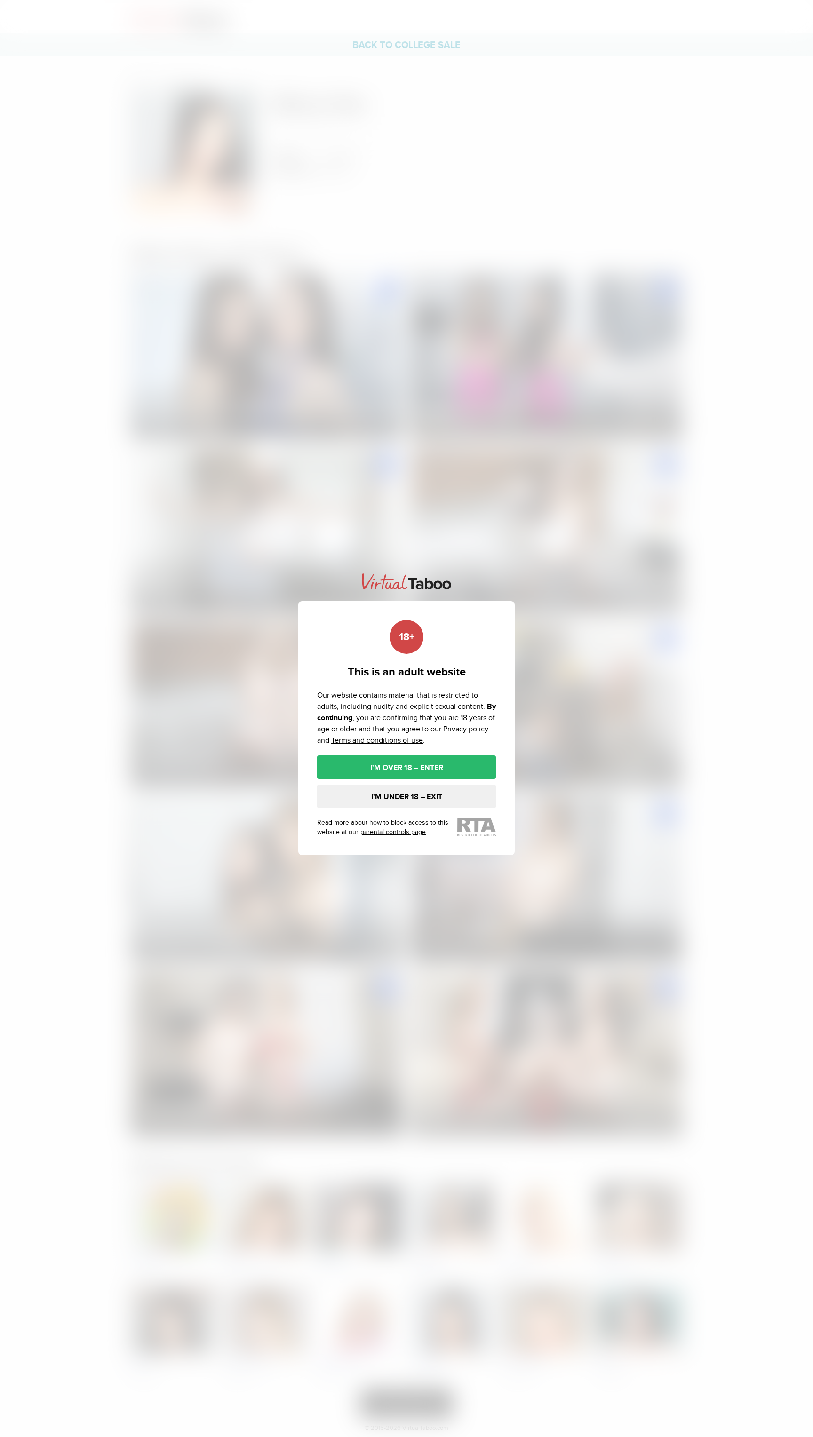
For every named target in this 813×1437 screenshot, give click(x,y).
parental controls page (393, 831)
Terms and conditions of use (377, 740)
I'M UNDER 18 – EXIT (406, 796)
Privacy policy (465, 728)
